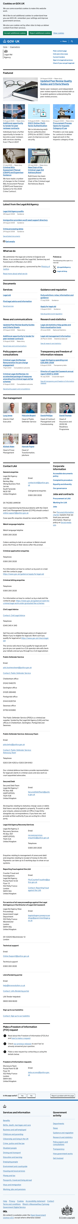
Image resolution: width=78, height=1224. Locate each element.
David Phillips (47, 415)
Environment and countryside (15, 1166)
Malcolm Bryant (29, 415)
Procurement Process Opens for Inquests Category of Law (62, 125)
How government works (63, 1153)
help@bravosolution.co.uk (14, 985)
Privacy (12, 1201)
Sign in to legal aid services (63, 60)
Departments (58, 1123)
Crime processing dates (13, 229)
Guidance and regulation (63, 1133)
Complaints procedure (62, 480)
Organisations (15, 47)
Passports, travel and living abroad (17, 1180)
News (55, 1128)
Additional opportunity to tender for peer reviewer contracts (13, 125)
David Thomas (65, 415)
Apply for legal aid (48, 306)
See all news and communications (15, 346)
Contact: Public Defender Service (17, 673)
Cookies (20, 1201)
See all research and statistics (51, 343)
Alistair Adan (8, 446)
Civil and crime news (60, 54)
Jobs (55, 506)
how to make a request (20, 1038)
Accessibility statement (35, 1201)
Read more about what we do (15, 273)
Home (5, 47)
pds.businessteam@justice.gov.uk (17, 667)
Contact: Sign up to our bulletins (16, 1016)
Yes (23, 1096)
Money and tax (9, 1175)
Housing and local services (14, 1171)
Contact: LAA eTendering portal (16, 991)
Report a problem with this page (63, 1096)
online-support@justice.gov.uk (16, 513)
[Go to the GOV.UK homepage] (11, 41)
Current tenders (59, 57)
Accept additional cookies (15, 33)
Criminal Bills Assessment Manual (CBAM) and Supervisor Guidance (13, 171)
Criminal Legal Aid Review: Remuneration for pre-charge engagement (15, 362)
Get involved (58, 1158)
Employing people (10, 1162)
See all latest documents (11, 236)
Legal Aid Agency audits (13, 211)
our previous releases (22, 1044)
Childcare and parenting (13, 1134)
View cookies (58, 33)
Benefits (6, 1120)
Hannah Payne (28, 446)
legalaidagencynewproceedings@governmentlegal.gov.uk (39, 918)
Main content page (60, 51)
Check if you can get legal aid (63, 63)
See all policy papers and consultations (16, 389)
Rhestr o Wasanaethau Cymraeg (36, 1204)
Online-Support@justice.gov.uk (16, 956)
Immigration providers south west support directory (25, 220)
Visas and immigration (12, 1185)
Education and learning (12, 1157)
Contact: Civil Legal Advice (14, 615)
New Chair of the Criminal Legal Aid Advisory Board (36, 170)
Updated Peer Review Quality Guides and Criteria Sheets (56, 83)
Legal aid (7, 295)
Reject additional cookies (40, 33)
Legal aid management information (56, 336)
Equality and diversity (62, 484)
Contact (50, 1201)
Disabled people (10, 1148)
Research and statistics (63, 1137)
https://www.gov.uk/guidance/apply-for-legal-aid (23, 574)
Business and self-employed (14, 1129)
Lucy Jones (7, 415)
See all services (8, 306)
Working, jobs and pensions (14, 1189)
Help (5, 1201)
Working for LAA (60, 502)
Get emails (10, 241)
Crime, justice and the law (13, 1143)
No (32, 1096)
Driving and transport (12, 1152)
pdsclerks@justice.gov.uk (14, 744)
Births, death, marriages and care (17, 1125)
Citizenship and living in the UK (15, 1139)
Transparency (58, 1149)
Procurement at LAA (62, 498)
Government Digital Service (14, 1207)
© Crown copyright (67, 1217)
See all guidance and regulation (51, 314)
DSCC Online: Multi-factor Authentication (37, 124)
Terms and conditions (12, 1204)
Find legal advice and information (17, 301)
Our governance (60, 488)
